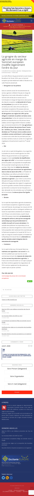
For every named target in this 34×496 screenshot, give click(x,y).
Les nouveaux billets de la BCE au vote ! (12, 316)
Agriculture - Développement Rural (24, 70)
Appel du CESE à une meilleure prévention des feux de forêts (16, 310)
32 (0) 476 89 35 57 (7, 464)
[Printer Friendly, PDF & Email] (29, 281)
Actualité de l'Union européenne (9, 70)
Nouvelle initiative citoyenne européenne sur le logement (16, 334)
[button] (31, 21)
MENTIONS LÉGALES (27, 491)
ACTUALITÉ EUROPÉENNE (19, 490)
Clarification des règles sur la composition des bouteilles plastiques (16, 328)
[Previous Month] (29, 346)
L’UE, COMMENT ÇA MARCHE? (9, 491)
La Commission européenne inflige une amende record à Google (16, 321)
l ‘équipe (10, 490)
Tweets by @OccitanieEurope (9, 299)
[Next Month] (31, 346)
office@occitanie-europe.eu (9, 465)
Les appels (18, 491)
